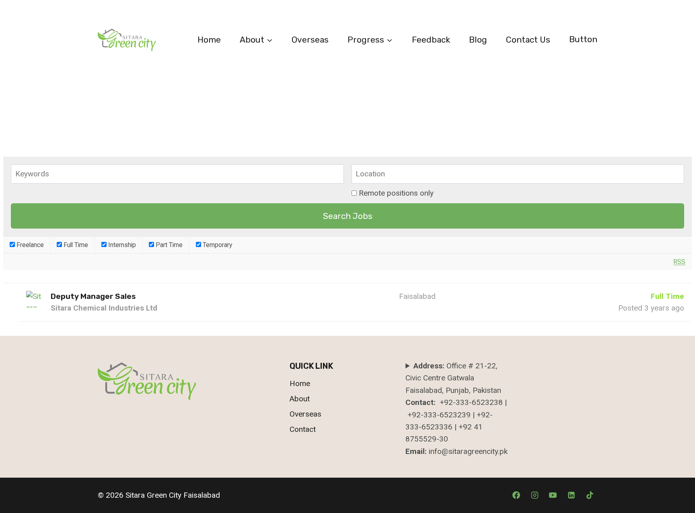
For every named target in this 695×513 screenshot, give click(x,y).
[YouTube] (553, 495)
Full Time (75, 245)
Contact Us (528, 40)
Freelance (29, 245)
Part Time (168, 245)
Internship (121, 245)
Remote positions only (396, 193)
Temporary (216, 245)
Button (583, 39)
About (300, 398)
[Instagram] (534, 495)
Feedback (431, 40)
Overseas (310, 40)
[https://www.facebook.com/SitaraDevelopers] (571, 495)
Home (209, 40)
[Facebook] (516, 495)
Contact (303, 429)
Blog (478, 40)
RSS (679, 262)
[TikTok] (589, 495)
